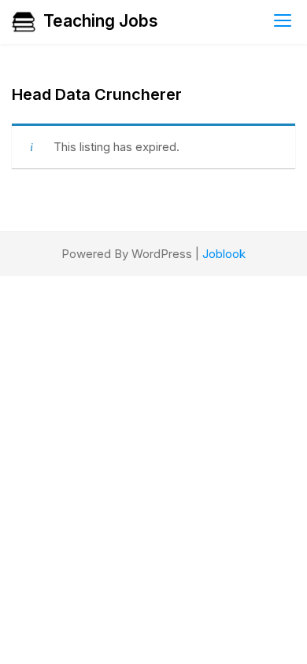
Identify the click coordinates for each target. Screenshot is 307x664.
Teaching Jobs (100, 21)
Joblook (224, 253)
